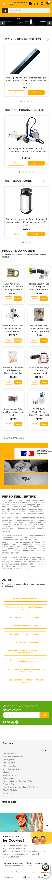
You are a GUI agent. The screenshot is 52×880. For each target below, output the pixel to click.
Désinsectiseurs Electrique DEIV (17, 781)
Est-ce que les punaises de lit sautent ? (25, 618)
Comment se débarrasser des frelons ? (25, 634)
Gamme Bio (8, 784)
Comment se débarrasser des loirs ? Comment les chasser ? (25, 608)
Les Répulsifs (9, 763)
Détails (16, 92)
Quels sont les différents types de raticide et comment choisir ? (25, 652)
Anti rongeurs (9, 753)
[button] (21, 101)
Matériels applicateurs (13, 756)
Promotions (8, 793)
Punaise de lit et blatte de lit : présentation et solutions (25, 681)
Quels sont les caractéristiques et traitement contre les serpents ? (25, 670)
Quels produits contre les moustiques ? (25, 626)
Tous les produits (13, 438)
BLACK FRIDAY (10, 790)
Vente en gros (9, 775)
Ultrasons (7, 772)
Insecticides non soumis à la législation (20, 787)
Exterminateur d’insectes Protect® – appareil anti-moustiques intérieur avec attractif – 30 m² (26, 222)
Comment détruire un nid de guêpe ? (25, 642)
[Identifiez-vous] (42, 5)
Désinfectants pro (11, 769)
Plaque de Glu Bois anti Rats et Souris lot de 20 (13, 412)
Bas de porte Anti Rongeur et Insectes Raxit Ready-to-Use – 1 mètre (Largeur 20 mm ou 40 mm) (26, 81)
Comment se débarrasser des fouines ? (25, 661)
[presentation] (43, 39)
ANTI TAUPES (9, 766)
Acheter (36, 93)
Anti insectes (8, 778)
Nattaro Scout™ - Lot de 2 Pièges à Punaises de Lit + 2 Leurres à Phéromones (39, 289)
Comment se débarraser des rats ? (25, 599)
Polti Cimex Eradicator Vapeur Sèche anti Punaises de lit (13, 328)
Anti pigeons (8, 760)
